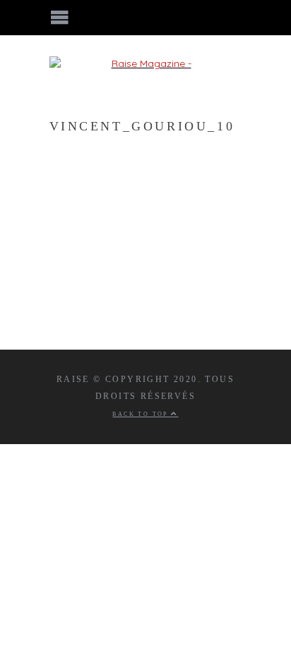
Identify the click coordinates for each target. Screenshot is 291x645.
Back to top (141, 414)
